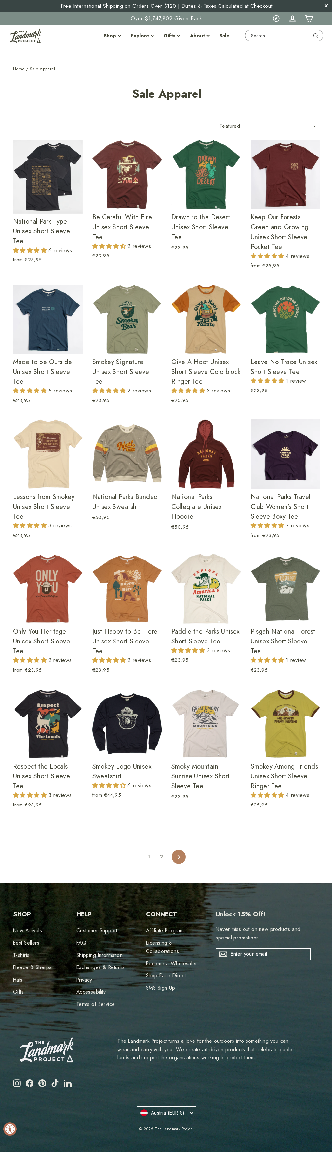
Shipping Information (99, 955)
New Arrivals (27, 930)
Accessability (91, 992)
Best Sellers (26, 943)
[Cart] (308, 18)
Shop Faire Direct (166, 975)
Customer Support (96, 930)
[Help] (276, 18)
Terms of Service (95, 1004)
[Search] (316, 35)
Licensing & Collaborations (162, 947)
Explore (140, 35)
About (197, 35)
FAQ (81, 943)
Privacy (84, 979)
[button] (30, 250)
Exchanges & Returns (100, 967)
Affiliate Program (165, 930)
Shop (110, 35)
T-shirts (21, 955)
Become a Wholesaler (171, 963)
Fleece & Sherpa (32, 967)
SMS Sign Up (160, 988)
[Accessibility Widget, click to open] (10, 1129)
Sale (224, 35)
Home (19, 69)
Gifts (169, 35)
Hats (18, 979)
